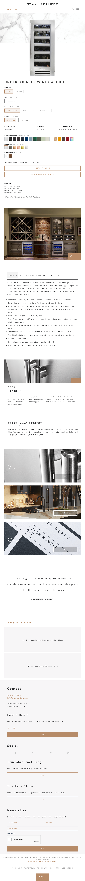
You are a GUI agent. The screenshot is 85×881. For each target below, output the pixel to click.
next (77, 256)
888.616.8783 (14, 695)
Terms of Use (60, 868)
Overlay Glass (29, 110)
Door (12, 107)
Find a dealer (12, 9)
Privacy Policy (29, 868)
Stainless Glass (12, 110)
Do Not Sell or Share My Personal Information (42, 861)
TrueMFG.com (17, 868)
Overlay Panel (44, 110)
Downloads (24, 162)
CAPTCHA (10, 833)
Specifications (11, 162)
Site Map (70, 868)
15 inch (9, 91)
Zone (11, 97)
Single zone (10, 101)
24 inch (19, 91)
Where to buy (37, 162)
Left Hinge (24, 120)
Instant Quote (42, 168)
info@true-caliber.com (17, 698)
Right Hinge (10, 120)
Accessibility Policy (44, 868)
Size (9, 88)
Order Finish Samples (42, 175)
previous (71, 256)
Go (65, 477)
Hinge (11, 116)
